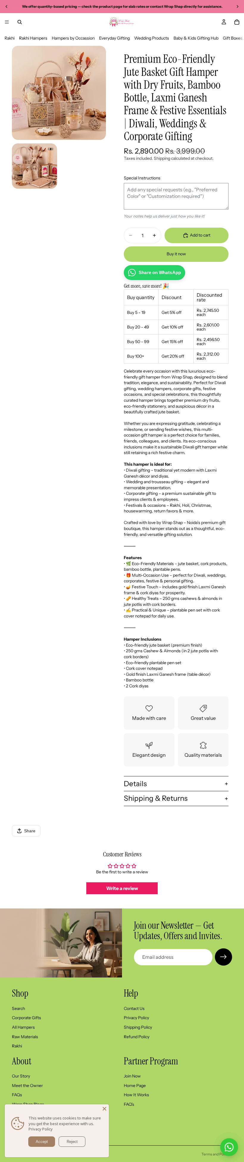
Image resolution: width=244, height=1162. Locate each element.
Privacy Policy (136, 1018)
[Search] (19, 22)
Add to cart (200, 235)
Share (29, 830)
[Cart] (236, 22)
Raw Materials (25, 1036)
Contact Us (134, 1008)
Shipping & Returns (155, 798)
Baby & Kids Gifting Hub (195, 38)
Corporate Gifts (26, 1018)
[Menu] (7, 22)
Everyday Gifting (114, 38)
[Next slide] (237, 6)
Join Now (132, 1076)
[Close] (104, 1109)
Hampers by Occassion (73, 38)
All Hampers (23, 1027)
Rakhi (9, 38)
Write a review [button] (122, 888)
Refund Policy (136, 1036)
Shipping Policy (138, 1027)
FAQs (17, 1095)
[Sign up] (223, 957)
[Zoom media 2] (34, 166)
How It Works (136, 1095)
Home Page (135, 1085)
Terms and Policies (216, 1154)
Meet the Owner (27, 1085)
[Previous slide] (6, 6)
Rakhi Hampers (33, 38)
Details (135, 783)
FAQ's (129, 1104)
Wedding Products (151, 38)
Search (18, 1008)
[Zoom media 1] (59, 93)
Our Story (21, 1076)
